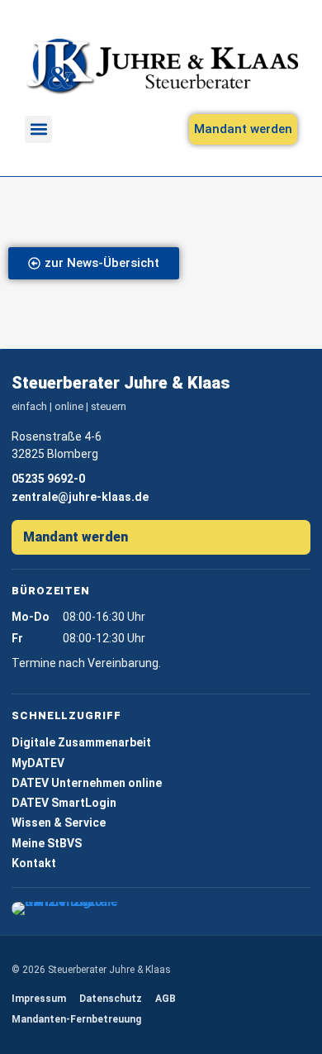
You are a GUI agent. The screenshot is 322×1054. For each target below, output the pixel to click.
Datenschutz (110, 998)
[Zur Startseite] (161, 66)
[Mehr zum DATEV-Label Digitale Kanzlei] (68, 908)
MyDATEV (38, 763)
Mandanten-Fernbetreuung (76, 1019)
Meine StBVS (47, 843)
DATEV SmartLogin (64, 802)
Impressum (39, 998)
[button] (38, 129)
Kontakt (34, 863)
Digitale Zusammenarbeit (81, 742)
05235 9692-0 (48, 478)
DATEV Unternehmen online (87, 782)
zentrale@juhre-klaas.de (80, 496)
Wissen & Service (59, 822)
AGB (165, 998)
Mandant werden (75, 537)
